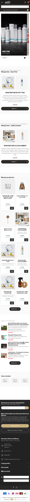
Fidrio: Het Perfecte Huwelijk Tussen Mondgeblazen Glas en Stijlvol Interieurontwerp (18, 344)
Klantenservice (15, 425)
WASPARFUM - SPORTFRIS (8, 292)
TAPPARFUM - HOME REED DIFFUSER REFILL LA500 (8, 197)
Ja (11, 499)
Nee (15, 499)
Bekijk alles (14, 309)
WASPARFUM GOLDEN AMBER (22, 229)
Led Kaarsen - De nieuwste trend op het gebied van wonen (18, 353)
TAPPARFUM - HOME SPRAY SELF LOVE (22, 292)
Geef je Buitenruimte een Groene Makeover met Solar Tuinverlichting (18, 324)
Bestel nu (14, 108)
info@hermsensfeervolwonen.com (12, 459)
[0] (28, 2)
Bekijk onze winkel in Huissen (15, 430)
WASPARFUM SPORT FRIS (8, 261)
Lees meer (10, 332)
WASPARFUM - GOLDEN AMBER (22, 261)
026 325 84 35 (7, 451)
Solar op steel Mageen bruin (8, 229)
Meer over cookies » (22, 499)
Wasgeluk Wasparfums (15, 335)
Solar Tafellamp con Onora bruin (22, 196)
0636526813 (7, 455)
